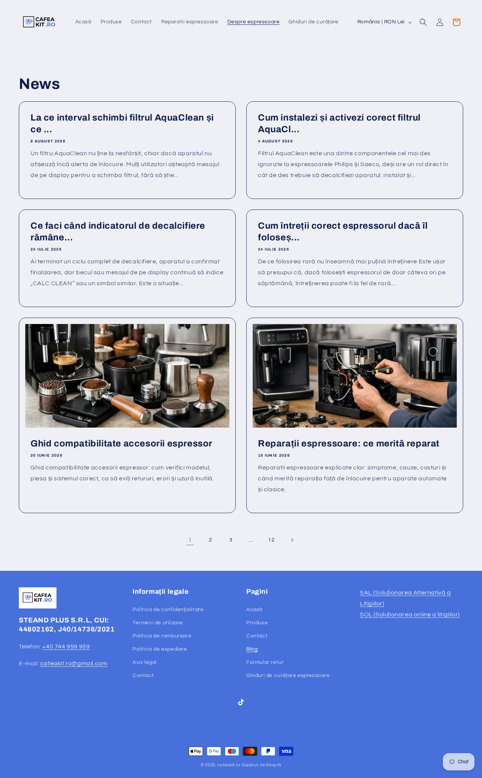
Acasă (254, 609)
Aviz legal (145, 662)
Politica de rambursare (162, 636)
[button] (423, 22)
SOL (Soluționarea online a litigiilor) (410, 614)
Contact (143, 675)
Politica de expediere (160, 649)
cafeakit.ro (228, 765)
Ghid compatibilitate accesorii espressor (121, 443)
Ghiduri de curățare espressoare (288, 675)
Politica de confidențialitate (168, 609)
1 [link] (190, 540)
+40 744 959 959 (66, 646)
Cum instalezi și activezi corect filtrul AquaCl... (339, 123)
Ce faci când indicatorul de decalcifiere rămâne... (118, 231)
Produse (257, 622)
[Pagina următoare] (292, 540)
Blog (252, 649)
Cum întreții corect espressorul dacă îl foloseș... (342, 231)
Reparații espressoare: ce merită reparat (348, 443)
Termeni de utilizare (158, 622)
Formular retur (265, 662)
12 (271, 540)
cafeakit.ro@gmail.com (74, 663)
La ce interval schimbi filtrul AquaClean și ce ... (122, 123)
